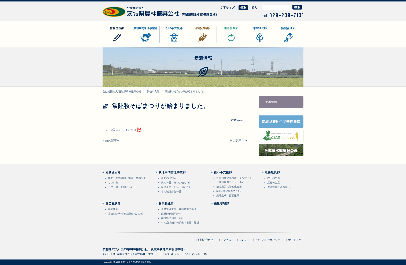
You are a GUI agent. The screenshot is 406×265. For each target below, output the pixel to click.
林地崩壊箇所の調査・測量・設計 (180, 222)
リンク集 (113, 182)
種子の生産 (273, 177)
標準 (243, 7)
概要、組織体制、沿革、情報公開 (127, 177)
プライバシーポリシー (267, 239)
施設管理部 (281, 42)
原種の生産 (273, 182)
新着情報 (271, 102)
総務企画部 (110, 42)
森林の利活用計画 (171, 213)
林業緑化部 (252, 42)
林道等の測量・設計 (172, 218)
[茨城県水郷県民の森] (281, 153)
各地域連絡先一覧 (171, 191)
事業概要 (113, 209)
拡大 (254, 7)
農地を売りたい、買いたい (176, 187)
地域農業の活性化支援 (229, 186)
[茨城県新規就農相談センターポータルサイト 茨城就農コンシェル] (281, 139)
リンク (243, 239)
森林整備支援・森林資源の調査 (179, 209)
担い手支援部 (168, 42)
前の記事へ (112, 140)
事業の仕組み (168, 177)
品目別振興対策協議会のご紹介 (126, 213)
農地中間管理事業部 (144, 42)
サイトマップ (295, 239)
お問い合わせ (205, 239)
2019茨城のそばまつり (121, 130)
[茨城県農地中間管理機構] (281, 125)
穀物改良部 (195, 42)
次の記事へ (237, 140)
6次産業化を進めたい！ (229, 191)
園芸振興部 (224, 42)
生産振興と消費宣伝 (278, 187)
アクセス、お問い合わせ (122, 187)
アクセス (226, 239)
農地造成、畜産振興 (227, 195)
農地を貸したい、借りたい (176, 182)
